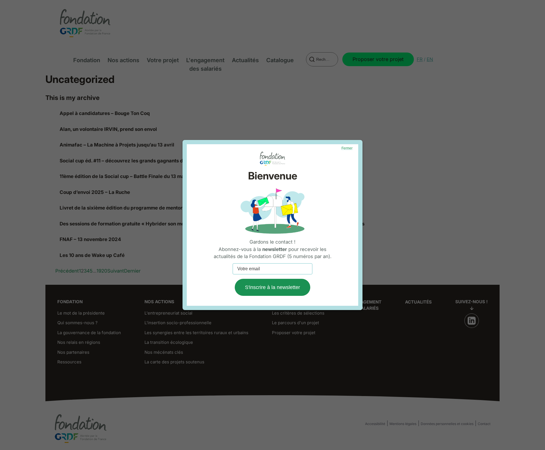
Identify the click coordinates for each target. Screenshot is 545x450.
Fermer (347, 148)
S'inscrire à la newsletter (272, 287)
